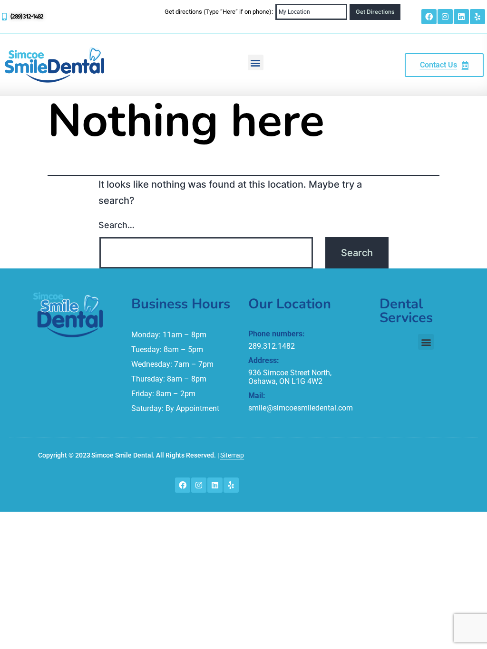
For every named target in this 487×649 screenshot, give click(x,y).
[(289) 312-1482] (4, 16)
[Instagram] (445, 16)
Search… (116, 225)
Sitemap (232, 455)
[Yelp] (477, 16)
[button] (255, 62)
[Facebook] (429, 16)
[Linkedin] (461, 16)
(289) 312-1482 (26, 16)
